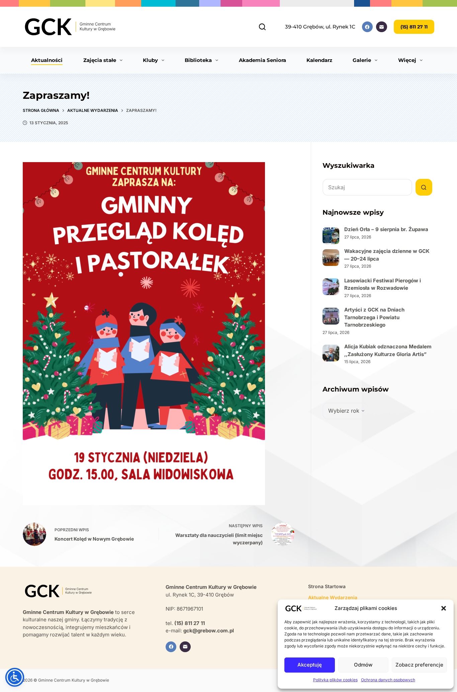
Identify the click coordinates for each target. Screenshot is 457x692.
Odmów (363, 665)
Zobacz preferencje (419, 665)
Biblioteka (198, 60)
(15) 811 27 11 (414, 27)
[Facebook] (367, 26)
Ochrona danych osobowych (388, 679)
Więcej (407, 60)
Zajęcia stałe (99, 60)
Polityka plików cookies (335, 679)
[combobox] (367, 187)
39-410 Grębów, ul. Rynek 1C (320, 26)
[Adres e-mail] (381, 26)
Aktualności (47, 60)
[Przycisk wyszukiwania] (424, 187)
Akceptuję (309, 665)
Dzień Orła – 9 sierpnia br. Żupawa (386, 229)
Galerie (362, 60)
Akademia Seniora (262, 60)
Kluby (150, 60)
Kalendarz (319, 60)
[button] (443, 608)
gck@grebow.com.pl (208, 630)
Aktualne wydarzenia (332, 597)
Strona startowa (327, 586)
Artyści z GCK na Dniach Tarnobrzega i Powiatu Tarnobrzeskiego (374, 317)
